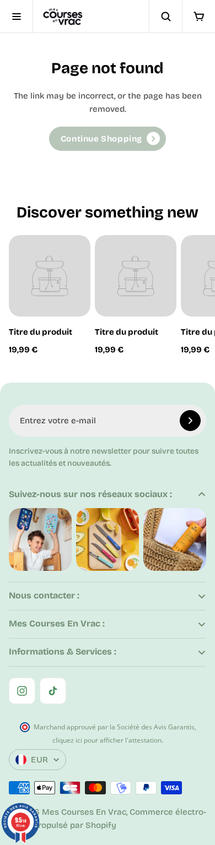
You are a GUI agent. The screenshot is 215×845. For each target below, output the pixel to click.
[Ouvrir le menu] (16, 16)
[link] (107, 139)
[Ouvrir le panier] (198, 16)
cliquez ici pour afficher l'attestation (107, 740)
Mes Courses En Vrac (84, 812)
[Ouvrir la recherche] (165, 16)
